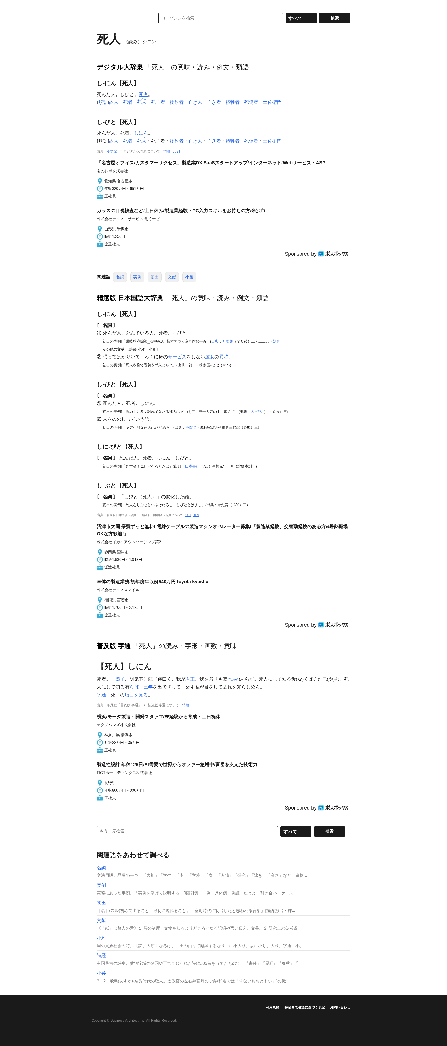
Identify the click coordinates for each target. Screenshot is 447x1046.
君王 (190, 679)
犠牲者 (233, 102)
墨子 (120, 679)
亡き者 (214, 102)
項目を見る (136, 695)
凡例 (176, 151)
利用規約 (272, 1007)
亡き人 (195, 102)
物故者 (177, 102)
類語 (103, 102)
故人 (113, 102)
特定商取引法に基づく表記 (305, 1007)
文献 (172, 277)
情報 (166, 151)
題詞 (276, 341)
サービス (177, 356)
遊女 (209, 356)
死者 (143, 94)
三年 (148, 686)
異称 (223, 356)
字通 (101, 695)
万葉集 (227, 341)
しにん (141, 133)
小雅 (189, 277)
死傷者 (251, 102)
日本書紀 (192, 466)
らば (134, 686)
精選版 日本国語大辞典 (130, 297)
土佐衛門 (272, 102)
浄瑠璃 (190, 427)
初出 (155, 277)
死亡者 (158, 102)
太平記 (256, 412)
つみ (234, 679)
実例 (137, 277)
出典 (215, 341)
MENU (102, 5)
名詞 (120, 277)
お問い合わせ (340, 1007)
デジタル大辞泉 (120, 67)
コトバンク (122, 18)
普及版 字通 (114, 645)
